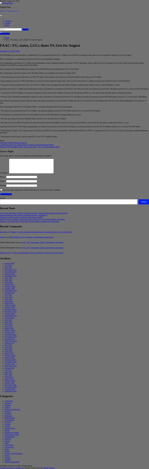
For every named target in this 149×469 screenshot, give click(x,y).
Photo (7, 449)
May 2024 (8, 299)
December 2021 (10, 360)
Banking (8, 405)
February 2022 (10, 356)
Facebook (4, 143)
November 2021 (11, 362)
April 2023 (9, 326)
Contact (7, 23)
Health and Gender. (12, 432)
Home (7, 25)
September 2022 (11, 341)
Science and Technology (14, 453)
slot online (4, 232)
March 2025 (9, 284)
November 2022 (11, 337)
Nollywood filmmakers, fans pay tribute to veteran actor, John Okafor (37, 253)
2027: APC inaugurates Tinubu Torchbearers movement (42, 242)
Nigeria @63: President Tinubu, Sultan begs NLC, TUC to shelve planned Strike (29, 147)
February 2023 (10, 330)
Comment (4, 173)
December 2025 (10, 270)
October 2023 (10, 314)
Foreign (7, 424)
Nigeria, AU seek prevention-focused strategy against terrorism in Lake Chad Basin (41, 232)
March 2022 (9, 353)
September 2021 (11, 366)
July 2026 (8, 265)
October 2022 (10, 339)
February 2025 (10, 286)
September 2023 (11, 316)
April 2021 (9, 377)
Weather (8, 460)
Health (7, 430)
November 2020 (11, 387)
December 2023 (10, 309)
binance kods (5, 253)
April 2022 (9, 351)
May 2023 (8, 324)
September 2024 (11, 291)
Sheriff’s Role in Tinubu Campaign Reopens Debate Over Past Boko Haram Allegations (32, 219)
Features (8, 422)
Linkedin (23, 143)
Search (2, 198)
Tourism (8, 458)
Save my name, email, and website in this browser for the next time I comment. (32, 190)
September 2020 (11, 391)
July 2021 (8, 370)
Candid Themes (48, 468)
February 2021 (10, 381)
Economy (8, 414)
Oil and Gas (9, 447)
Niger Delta (9, 445)
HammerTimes (5, 7)
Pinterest (16, 143)
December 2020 (10, 385)
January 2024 (10, 307)
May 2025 (8, 280)
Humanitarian (10, 437)
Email (3, 181)
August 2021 (9, 368)
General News (10, 428)
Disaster (8, 412)
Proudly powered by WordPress (12, 468)
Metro (7, 443)
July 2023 (8, 320)
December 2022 (10, 335)
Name (3, 177)
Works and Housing (12, 462)
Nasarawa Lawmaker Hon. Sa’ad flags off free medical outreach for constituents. (29, 221)
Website (3, 185)
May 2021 (8, 374)
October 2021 (10, 364)
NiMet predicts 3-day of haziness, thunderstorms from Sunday (31, 237)
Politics (7, 451)
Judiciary (8, 439)
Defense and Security (12, 409)
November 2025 (11, 272)
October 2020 (10, 389)
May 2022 (8, 349)
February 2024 (10, 305)
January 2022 (10, 358)
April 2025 (9, 282)
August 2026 (9, 263)
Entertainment (10, 418)
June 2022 (8, 347)
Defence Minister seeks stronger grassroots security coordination (23, 215)
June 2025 (8, 278)
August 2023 (9, 318)
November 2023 (11, 312)
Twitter (10, 143)
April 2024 (9, 301)
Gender (7, 426)
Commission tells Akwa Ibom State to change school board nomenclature (27, 145)
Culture (7, 407)
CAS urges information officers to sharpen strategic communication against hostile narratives (34, 213)
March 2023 (9, 328)
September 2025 (11, 276)
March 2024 (9, 303)
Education (8, 416)
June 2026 (8, 268)
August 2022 (9, 343)
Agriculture (9, 401)
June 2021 (8, 372)
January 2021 (10, 383)
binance (3, 237)
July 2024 (8, 295)
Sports (7, 456)
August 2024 (9, 293)
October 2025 (10, 274)
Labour (7, 441)
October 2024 (10, 289)
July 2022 (8, 345)
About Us (8, 21)
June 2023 (8, 322)
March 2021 (9, 379)
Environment (9, 420)
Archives (8, 403)
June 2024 (8, 297)
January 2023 (10, 333)
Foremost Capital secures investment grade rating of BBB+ (21, 217)
